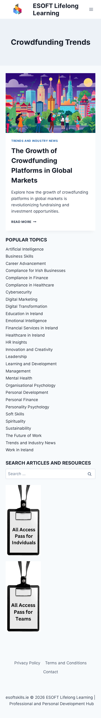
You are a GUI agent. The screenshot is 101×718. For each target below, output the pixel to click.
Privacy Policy (27, 663)
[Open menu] (91, 9)
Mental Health (19, 378)
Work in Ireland (20, 449)
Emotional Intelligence (26, 320)
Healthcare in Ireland (25, 335)
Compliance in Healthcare (30, 285)
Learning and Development (31, 363)
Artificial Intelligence (25, 249)
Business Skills (19, 256)
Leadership (16, 356)
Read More (23, 222)
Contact (50, 671)
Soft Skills (15, 414)
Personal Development (27, 392)
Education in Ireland (24, 313)
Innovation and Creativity (29, 349)
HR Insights (16, 342)
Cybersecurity (19, 292)
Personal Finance (22, 399)
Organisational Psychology (30, 385)
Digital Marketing (21, 299)
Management (18, 371)
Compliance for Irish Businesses (36, 270)
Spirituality (15, 421)
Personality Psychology (27, 407)
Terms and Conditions (66, 663)
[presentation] (50, 103)
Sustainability (18, 428)
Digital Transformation (26, 306)
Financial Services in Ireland (32, 328)
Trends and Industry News (34, 141)
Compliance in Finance (27, 277)
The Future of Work (24, 435)
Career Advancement (26, 263)
